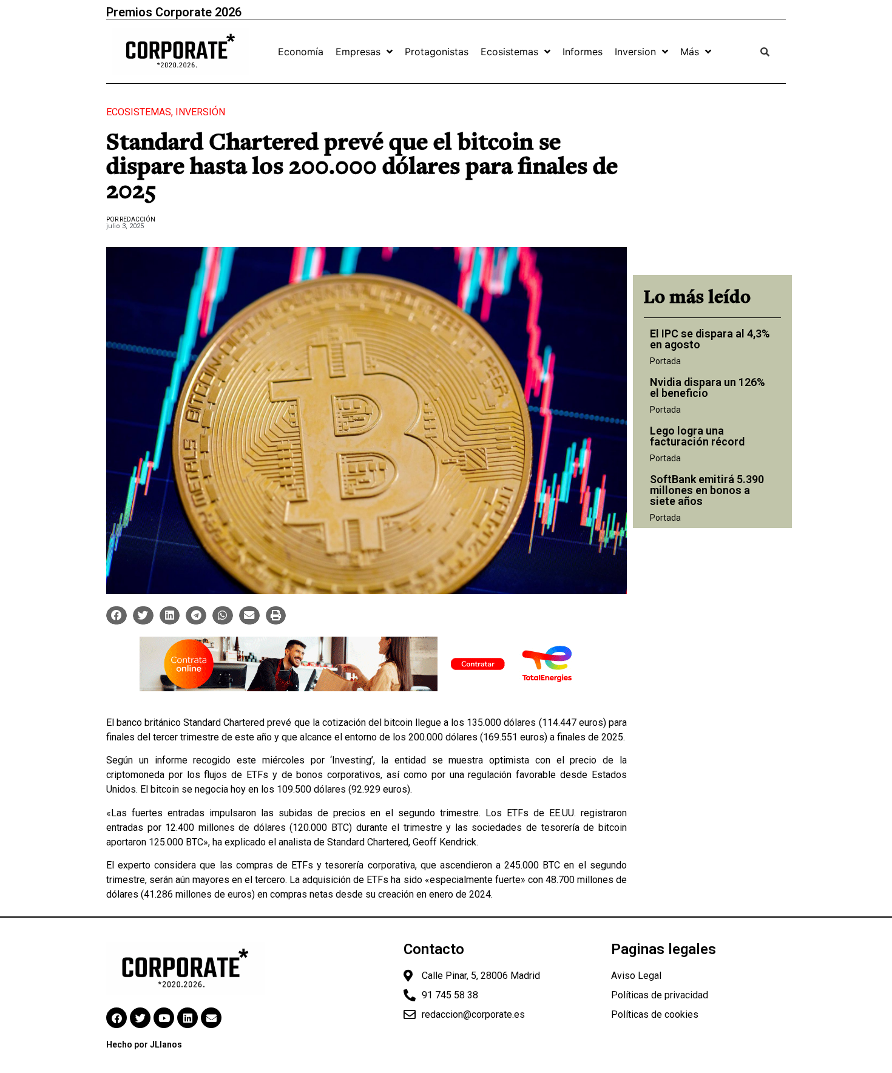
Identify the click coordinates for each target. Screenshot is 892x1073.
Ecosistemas (138, 112)
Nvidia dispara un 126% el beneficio (707, 387)
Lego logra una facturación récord (697, 436)
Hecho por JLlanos (144, 1044)
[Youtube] (164, 1017)
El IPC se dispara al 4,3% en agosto (710, 339)
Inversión (200, 112)
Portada (665, 361)
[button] (116, 615)
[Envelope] (211, 1017)
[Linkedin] (187, 1017)
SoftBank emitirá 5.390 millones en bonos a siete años (707, 490)
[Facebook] (116, 1017)
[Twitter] (140, 1017)
